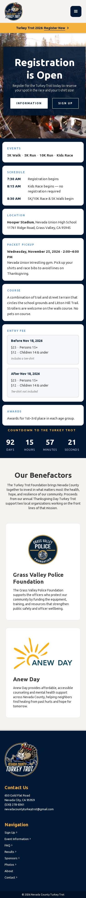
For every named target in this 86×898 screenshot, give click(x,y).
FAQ (9, 845)
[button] (75, 11)
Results (11, 851)
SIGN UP (65, 103)
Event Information (18, 838)
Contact (11, 877)
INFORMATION (29, 103)
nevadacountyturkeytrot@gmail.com (29, 809)
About (9, 871)
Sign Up (11, 832)
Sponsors (12, 858)
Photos (11, 864)
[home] (13, 11)
